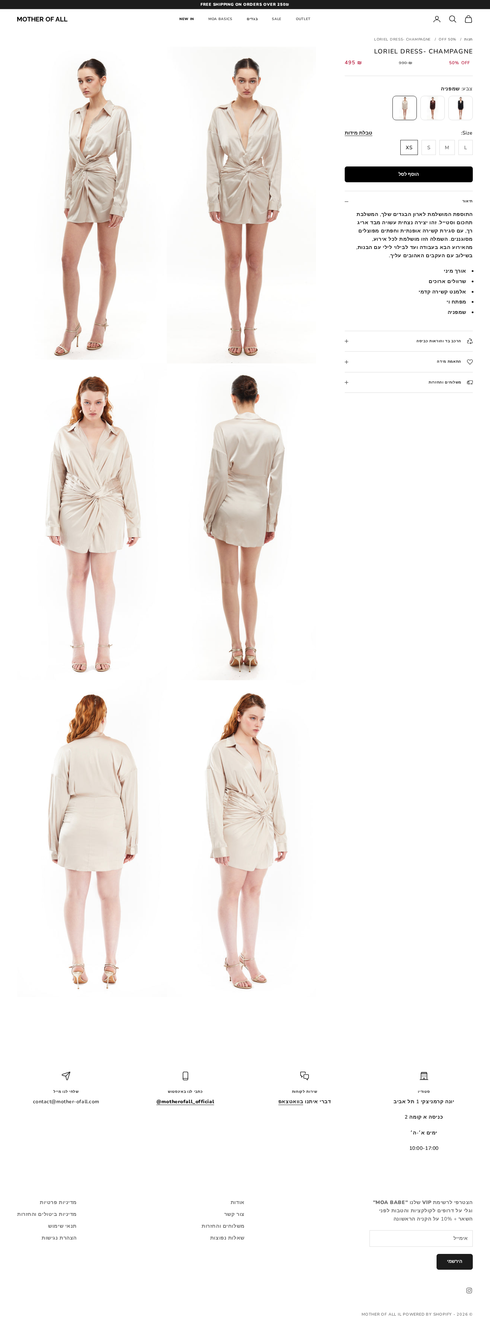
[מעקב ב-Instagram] (469, 1290)
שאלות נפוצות (227, 1238)
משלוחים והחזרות (223, 1226)
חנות (468, 39)
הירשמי (454, 1261)
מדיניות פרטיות (58, 1202)
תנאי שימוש (62, 1226)
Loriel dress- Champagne (402, 39)
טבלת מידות (358, 133)
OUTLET (303, 19)
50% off (447, 39)
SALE (277, 19)
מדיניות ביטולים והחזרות (47, 1214)
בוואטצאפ (290, 1101)
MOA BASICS (220, 19)
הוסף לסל (409, 174)
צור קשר (234, 1214)
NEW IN (186, 19)
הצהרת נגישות (59, 1238)
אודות (238, 1202)
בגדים (252, 19)
